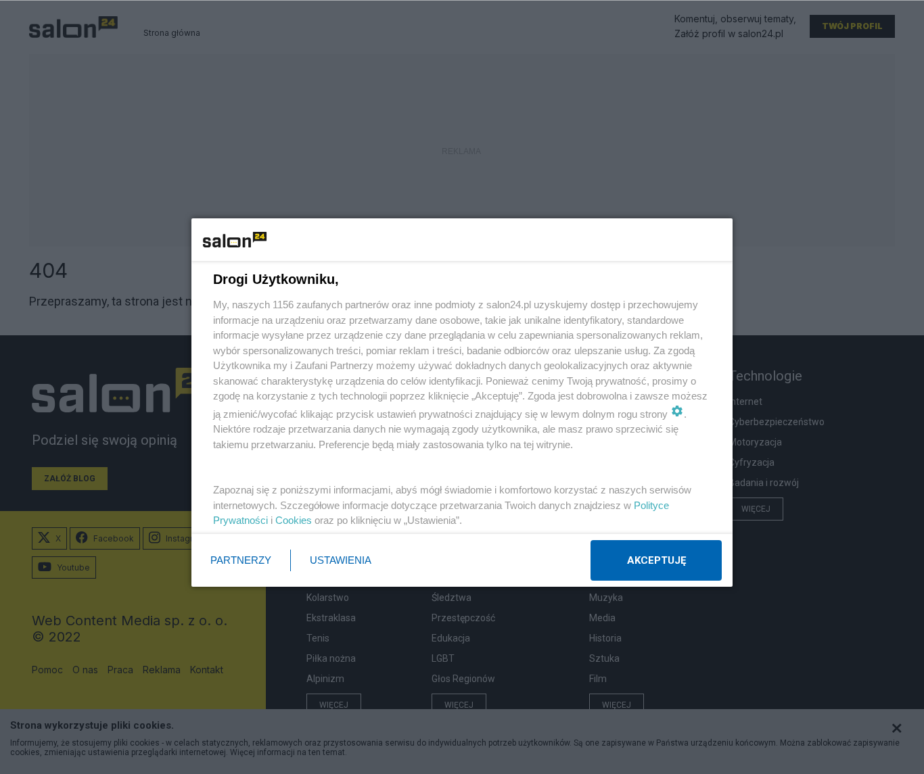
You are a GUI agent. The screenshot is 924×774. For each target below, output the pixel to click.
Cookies (293, 520)
